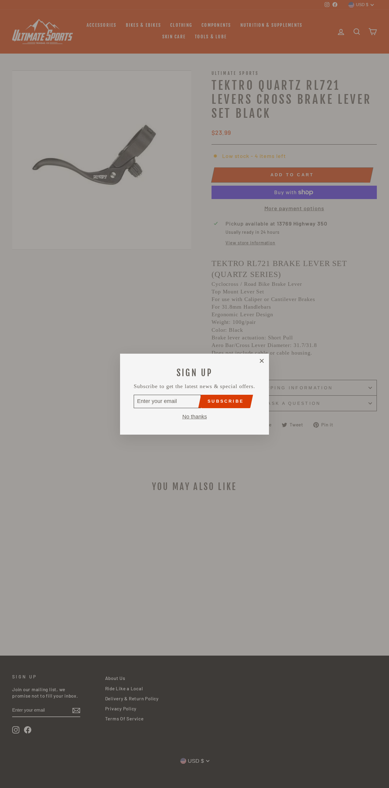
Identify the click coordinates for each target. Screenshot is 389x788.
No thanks (194, 416)
